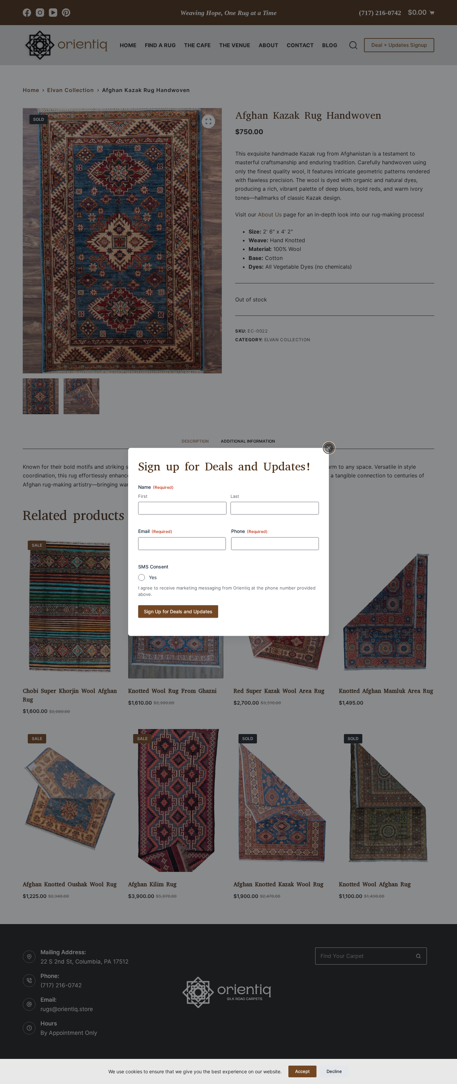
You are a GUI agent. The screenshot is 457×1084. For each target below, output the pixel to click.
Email (155, 531)
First (143, 496)
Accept (302, 1071)
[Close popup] (329, 448)
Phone (249, 531)
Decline (334, 1071)
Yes (153, 577)
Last (235, 496)
